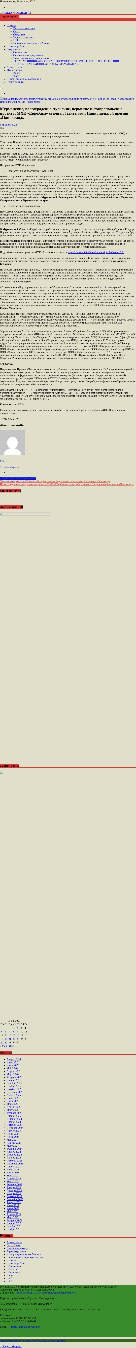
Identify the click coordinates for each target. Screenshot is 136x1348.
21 (9, 1038)
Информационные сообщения (24, 79)
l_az (2, 460)
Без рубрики (14, 1245)
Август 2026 (14, 1059)
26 (1, 1042)
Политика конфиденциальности (31, 58)
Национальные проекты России (31, 43)
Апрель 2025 (14, 1106)
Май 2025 (12, 1104)
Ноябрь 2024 (14, 1121)
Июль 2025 (13, 1098)
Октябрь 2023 (14, 1160)
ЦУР (16, 40)
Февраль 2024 (14, 1148)
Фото (16, 76)
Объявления (20, 52)
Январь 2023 (14, 1187)
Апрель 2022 (14, 1214)
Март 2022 (13, 1217)
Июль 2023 (13, 1169)
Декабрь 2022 (14, 1190)
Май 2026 (12, 1068)
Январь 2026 (14, 1080)
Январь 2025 (14, 1115)
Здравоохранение (23, 37)
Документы (13, 49)
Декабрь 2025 (14, 1083)
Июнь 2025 (13, 1101)
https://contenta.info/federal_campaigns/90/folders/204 (96, 252)
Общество (19, 34)
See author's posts (9, 467)
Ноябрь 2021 (14, 1229)
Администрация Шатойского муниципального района (45, 1292)
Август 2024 (14, 1130)
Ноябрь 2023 (14, 1157)
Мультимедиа (14, 70)
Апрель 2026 (14, 1071)
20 (6, 1038)
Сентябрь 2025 (15, 1092)
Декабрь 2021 (14, 1226)
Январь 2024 (14, 1151)
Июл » (12, 1046)
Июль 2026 (13, 1062)
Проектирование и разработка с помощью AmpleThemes (33, 1340)
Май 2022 (12, 1211)
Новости (11, 25)
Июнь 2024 (13, 1136)
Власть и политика (24, 28)
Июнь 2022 (13, 1208)
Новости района (16, 46)
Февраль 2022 (14, 1220)
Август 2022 (14, 1202)
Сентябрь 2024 (15, 1127)
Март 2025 (13, 1109)
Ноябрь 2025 (14, 1086)
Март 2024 (13, 1145)
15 (14, 1035)
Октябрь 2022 (14, 1196)
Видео (16, 73)
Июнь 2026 (13, 1065)
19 (1, 1038)
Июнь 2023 (13, 1172)
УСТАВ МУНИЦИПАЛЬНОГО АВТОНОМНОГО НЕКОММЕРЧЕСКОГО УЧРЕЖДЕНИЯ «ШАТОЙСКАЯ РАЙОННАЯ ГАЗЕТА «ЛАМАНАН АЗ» (66, 62)
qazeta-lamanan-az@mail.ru (25, 1326)
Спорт (16, 31)
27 (6, 1042)
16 (18, 1035)
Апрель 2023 (14, 1178)
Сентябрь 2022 (15, 1199)
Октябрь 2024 (14, 1124)
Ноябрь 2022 (14, 1193)
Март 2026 (13, 1074)
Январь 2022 (14, 1223)
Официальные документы (28, 55)
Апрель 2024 (14, 1142)
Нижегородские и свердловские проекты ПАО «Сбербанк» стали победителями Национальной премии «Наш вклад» (67, 484)
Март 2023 (13, 1181)
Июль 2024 (13, 1133)
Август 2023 (14, 1166)
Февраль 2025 (14, 1112)
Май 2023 (12, 1175)
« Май (3, 1046)
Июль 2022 (13, 1205)
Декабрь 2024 (14, 1118)
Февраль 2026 (14, 1077)
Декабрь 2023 (14, 1154)
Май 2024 (12, 1139)
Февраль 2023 (14, 1184)
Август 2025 (14, 1095)
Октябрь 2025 (14, 1089)
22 (14, 1038)
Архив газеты (14, 67)
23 (18, 1038)
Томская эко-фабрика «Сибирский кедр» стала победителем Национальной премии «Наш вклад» (55, 481)
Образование (14, 1266)
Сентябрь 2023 (15, 1163)
